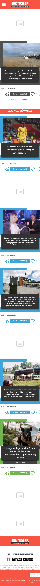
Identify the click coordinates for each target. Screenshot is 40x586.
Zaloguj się (14, 99)
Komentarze (20, 94)
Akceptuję (35, 574)
